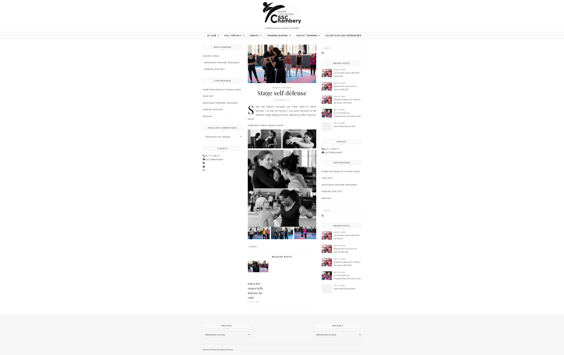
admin (254, 246)
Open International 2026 (344, 126)
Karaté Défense (282, 87)
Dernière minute (211, 55)
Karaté (254, 35)
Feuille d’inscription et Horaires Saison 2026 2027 (222, 92)
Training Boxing (277, 35)
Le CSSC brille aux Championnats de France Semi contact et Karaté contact (347, 115)
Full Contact (232, 35)
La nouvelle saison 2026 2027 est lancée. (347, 74)
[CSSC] (282, 12)
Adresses (207, 116)
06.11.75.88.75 (212, 155)
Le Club (211, 35)
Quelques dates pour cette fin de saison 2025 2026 (347, 101)
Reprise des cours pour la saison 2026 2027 (345, 88)
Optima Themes (226, 349)
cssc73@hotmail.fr (214, 159)
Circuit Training (306, 35)
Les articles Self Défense (341, 35)
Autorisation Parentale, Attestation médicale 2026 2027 (221, 65)
